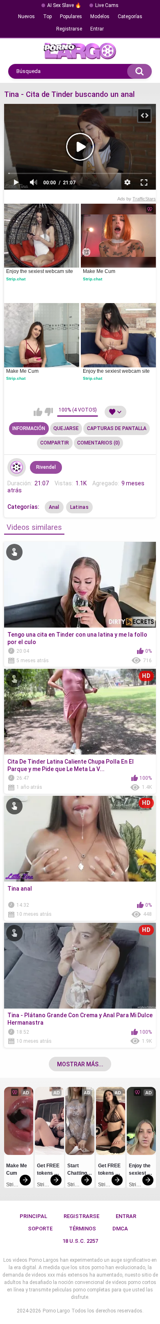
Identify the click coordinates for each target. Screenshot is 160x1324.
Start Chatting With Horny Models (77, 1170)
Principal (33, 1216)
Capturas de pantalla (116, 428)
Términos (82, 1228)
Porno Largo (56, 1311)
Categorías (130, 16)
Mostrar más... (80, 1064)
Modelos (100, 16)
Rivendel (46, 467)
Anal (54, 507)
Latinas (79, 507)
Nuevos (26, 16)
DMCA (120, 1228)
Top (47, 16)
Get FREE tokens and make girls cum (49, 1170)
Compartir (54, 443)
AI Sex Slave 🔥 (64, 5)
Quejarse (66, 428)
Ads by (136, 198)
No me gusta (48, 412)
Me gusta (38, 412)
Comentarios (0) (98, 443)
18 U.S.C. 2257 (80, 1241)
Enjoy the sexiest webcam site (39, 271)
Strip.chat (15, 279)
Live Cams (107, 5)
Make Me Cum (99, 271)
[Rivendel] (16, 467)
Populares (71, 16)
